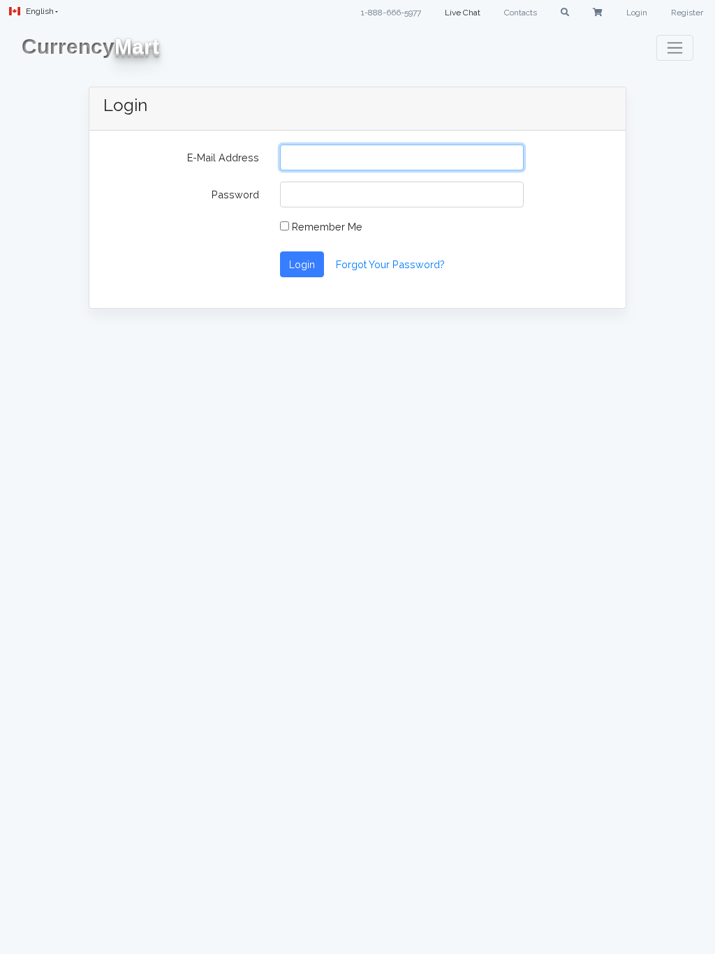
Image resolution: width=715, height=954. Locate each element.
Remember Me (325, 227)
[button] (565, 12)
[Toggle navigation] (674, 48)
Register (687, 12)
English (40, 11)
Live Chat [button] (462, 12)
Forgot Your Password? (390, 264)
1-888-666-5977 (391, 12)
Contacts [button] (520, 12)
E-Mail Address (223, 157)
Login (636, 12)
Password (235, 194)
